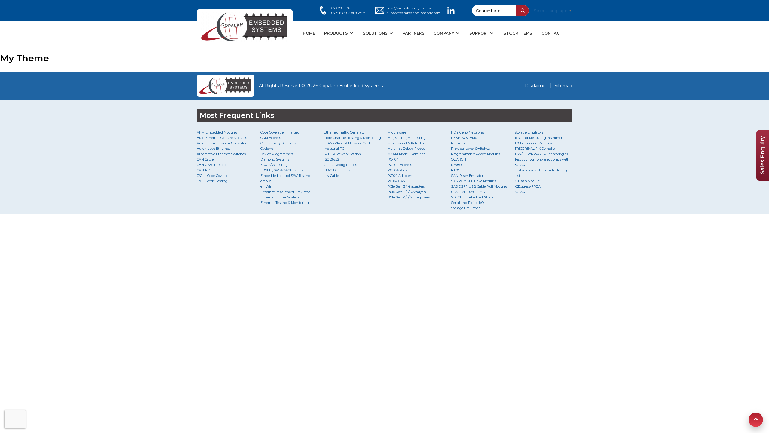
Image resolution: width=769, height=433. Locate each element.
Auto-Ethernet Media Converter (221, 143)
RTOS (455, 170)
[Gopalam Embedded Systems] (225, 86)
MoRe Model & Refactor (406, 143)
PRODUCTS (336, 33)
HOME (309, 33)
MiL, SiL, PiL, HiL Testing (407, 138)
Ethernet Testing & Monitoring (284, 203)
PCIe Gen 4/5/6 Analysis (407, 192)
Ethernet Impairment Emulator (285, 192)
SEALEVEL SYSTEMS (468, 192)
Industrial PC (334, 148)
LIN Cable (331, 176)
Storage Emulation (466, 208)
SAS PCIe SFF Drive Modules (473, 181)
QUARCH (458, 159)
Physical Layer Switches (470, 148)
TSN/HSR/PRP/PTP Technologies (541, 154)
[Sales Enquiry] (762, 179)
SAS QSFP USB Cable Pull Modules (479, 186)
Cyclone (266, 148)
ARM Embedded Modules (217, 132)
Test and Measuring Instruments (540, 138)
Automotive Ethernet (213, 148)
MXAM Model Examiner (406, 154)
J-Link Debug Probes (340, 165)
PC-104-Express (400, 165)
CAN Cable (205, 159)
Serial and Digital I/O (467, 203)
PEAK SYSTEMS (464, 138)
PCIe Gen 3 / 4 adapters (406, 186)
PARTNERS (413, 33)
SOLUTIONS (376, 33)
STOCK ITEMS (517, 33)
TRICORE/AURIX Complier (535, 148)
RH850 (456, 165)
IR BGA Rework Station (342, 154)
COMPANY (444, 33)
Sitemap (563, 85)
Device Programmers (276, 154)
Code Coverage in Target (279, 132)
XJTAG (520, 192)
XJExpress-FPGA (528, 186)
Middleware (397, 132)
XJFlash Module (527, 181)
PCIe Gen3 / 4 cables (467, 132)
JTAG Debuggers (337, 170)
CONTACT (552, 33)
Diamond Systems (274, 159)
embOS (266, 181)
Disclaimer (536, 85)
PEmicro (458, 143)
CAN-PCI (204, 170)
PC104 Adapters (400, 176)
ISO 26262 (331, 159)
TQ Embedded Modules (533, 143)
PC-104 (393, 159)
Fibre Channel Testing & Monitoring (352, 138)
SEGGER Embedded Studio (472, 197)
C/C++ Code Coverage (213, 176)
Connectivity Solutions (278, 143)
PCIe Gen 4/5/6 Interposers (409, 197)
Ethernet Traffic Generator (345, 132)
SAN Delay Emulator (467, 176)
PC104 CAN (397, 181)
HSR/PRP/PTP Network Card (347, 143)
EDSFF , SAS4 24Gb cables (281, 170)
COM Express (270, 138)
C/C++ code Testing (212, 181)
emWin (266, 186)
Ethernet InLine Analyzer (280, 197)
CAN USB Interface (212, 165)
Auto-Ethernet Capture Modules (222, 138)
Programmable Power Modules (475, 154)
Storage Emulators (529, 132)
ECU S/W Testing (274, 165)
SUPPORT (479, 33)
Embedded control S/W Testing (285, 176)
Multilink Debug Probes (406, 148)
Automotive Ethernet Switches (221, 154)
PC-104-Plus (397, 170)
